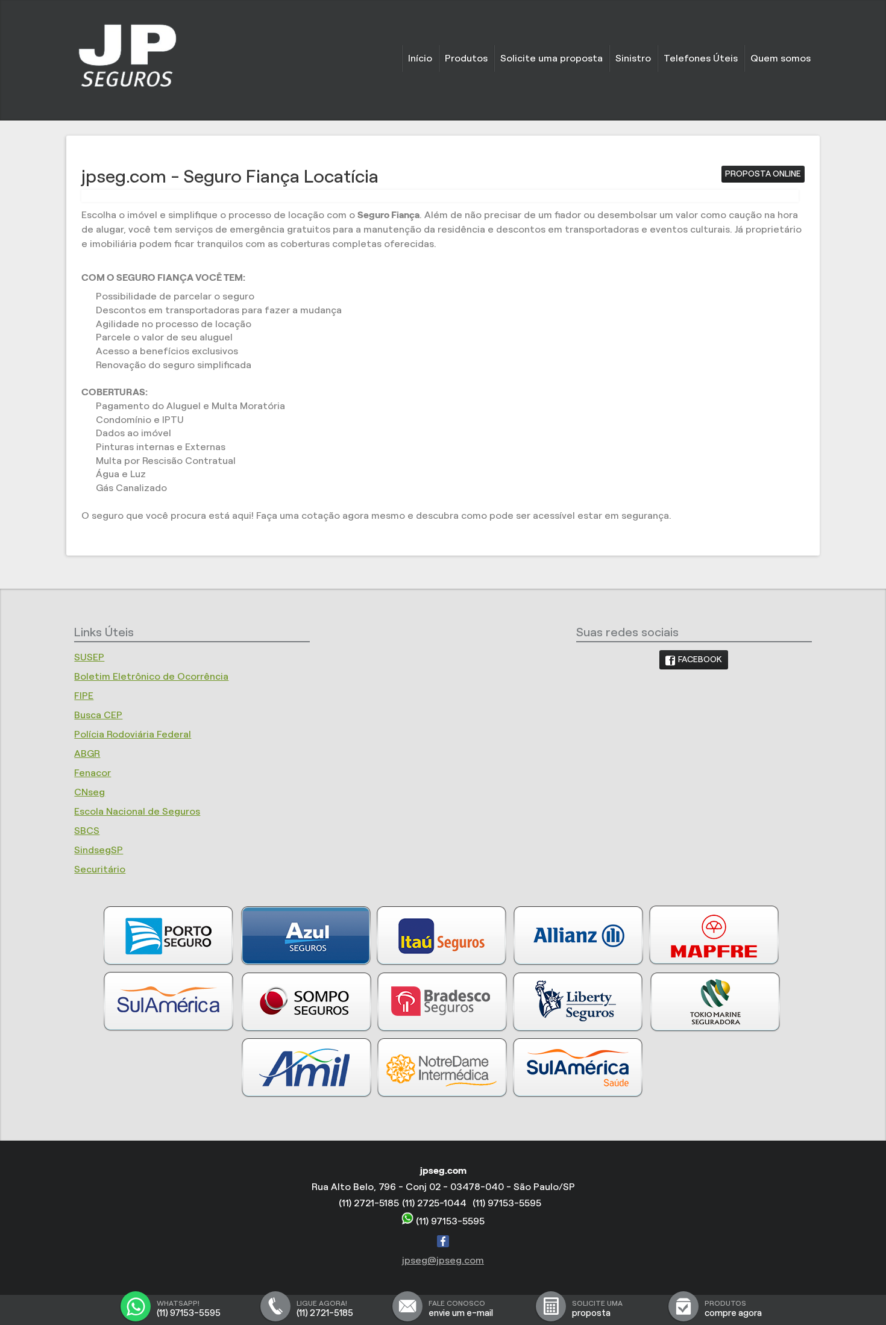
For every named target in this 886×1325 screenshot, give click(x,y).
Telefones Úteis (701, 58)
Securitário (99, 869)
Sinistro (633, 58)
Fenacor (92, 773)
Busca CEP (98, 715)
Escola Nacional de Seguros (137, 811)
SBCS (86, 830)
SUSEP (89, 657)
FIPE (83, 696)
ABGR (87, 753)
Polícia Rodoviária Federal (132, 734)
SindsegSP (98, 850)
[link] (693, 659)
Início (420, 58)
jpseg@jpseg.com (443, 1260)
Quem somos (780, 58)
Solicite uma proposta (551, 58)
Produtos (466, 58)
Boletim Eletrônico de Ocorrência (151, 676)
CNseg (89, 792)
